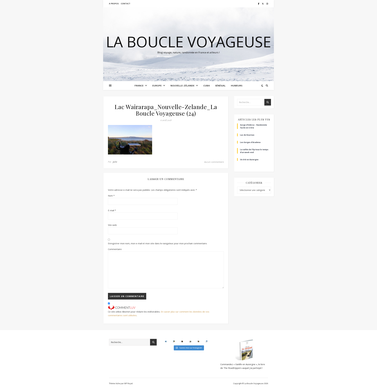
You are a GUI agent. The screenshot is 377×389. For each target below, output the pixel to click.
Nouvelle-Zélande (183, 85)
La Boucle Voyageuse (188, 41)
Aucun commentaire (214, 161)
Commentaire (115, 249)
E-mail (112, 210)
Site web (112, 224)
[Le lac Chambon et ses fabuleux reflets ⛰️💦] (166, 341)
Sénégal (220, 85)
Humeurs (236, 85)
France (139, 85)
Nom (111, 195)
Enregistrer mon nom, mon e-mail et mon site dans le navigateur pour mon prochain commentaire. (157, 243)
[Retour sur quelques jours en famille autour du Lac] (190, 341)
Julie (115, 161)
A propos (114, 3)
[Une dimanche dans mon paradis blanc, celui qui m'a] (206, 341)
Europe (157, 85)
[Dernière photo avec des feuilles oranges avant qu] (182, 341)
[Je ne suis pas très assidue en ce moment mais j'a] (198, 341)
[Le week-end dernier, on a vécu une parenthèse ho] (174, 341)
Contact (125, 3)
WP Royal (128, 383)
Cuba (206, 85)
